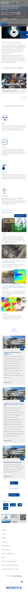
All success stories (19, 215)
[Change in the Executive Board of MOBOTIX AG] (14, 348)
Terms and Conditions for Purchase (10, 569)
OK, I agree (4, 24)
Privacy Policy (10, 13)
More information (5, 18)
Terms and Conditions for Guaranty (10, 565)
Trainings (4, 538)
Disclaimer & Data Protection (8, 553)
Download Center (6, 549)
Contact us (4, 530)
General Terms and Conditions (9, 561)
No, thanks (13, 19)
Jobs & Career (5, 542)
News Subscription (6, 545)
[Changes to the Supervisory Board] (14, 458)
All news (12, 483)
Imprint (3, 557)
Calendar (4, 534)
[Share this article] (22, 348)
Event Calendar (12, 495)
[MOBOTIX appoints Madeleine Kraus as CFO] (14, 399)
